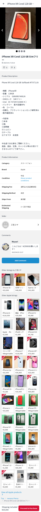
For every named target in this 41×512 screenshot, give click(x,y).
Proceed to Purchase (28, 508)
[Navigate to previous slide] (2, 30)
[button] (3, 3)
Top (2, 498)
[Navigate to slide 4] (24, 51)
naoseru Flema (12, 498)
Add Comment (20, 260)
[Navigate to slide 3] (22, 51)
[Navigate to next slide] (38, 30)
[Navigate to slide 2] (19, 51)
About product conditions (26, 179)
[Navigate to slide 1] (17, 51)
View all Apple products (11, 492)
